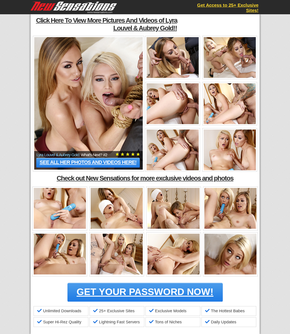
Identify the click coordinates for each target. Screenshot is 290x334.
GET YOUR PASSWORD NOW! (145, 291)
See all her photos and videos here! (88, 162)
